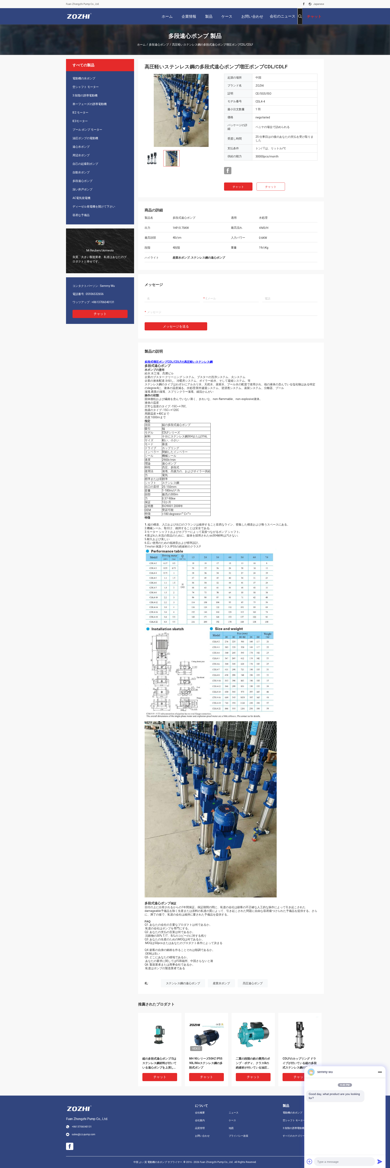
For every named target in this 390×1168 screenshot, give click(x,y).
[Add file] (309, 1161)
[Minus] (379, 1072)
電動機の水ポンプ (84, 78)
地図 (231, 1128)
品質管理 (200, 1128)
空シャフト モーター (86, 87)
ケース (232, 1120)
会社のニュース (282, 16)
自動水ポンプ (81, 172)
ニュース (233, 1112)
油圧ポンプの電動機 (85, 138)
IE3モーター (80, 121)
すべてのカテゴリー (294, 1135)
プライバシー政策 (238, 1135)
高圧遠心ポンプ (253, 983)
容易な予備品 (81, 215)
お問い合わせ (202, 1135)
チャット (100, 314)
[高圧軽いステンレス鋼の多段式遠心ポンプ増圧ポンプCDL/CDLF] (181, 110)
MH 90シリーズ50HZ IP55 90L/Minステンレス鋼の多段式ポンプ (206, 1063)
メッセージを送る (176, 326)
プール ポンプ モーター (87, 129)
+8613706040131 (102, 302)
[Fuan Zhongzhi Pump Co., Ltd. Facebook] (303, 4)
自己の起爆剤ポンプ (85, 163)
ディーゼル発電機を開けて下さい (94, 206)
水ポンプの (152, 369)
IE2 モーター (80, 112)
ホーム (141, 44)
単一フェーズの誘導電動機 (90, 104)
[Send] (380, 1161)
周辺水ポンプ (81, 155)
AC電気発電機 (81, 198)
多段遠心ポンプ (159, 44)
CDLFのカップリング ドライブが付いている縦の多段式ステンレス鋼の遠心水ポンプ (300, 1063)
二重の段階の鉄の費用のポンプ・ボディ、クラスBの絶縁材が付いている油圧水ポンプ (253, 1063)
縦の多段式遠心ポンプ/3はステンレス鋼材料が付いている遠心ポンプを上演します (159, 1063)
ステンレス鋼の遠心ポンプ (183, 983)
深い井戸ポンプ (82, 189)
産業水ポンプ (221, 983)
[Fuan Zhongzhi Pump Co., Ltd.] (79, 16)
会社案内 (200, 1120)
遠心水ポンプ (81, 146)
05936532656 (95, 294)
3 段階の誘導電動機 (85, 95)
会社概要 (200, 1112)
